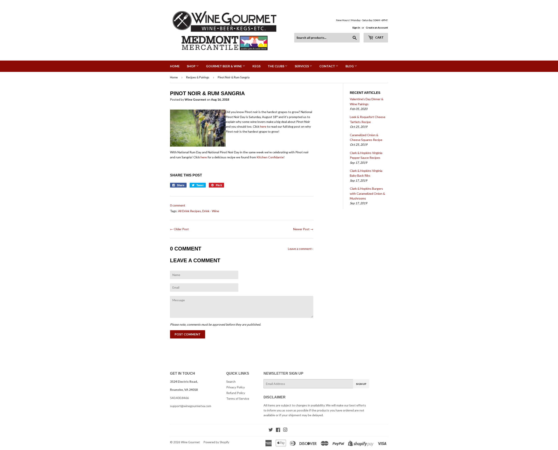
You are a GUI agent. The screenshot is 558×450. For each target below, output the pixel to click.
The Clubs (276, 66)
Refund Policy (235, 393)
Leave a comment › (300, 248)
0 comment (177, 205)
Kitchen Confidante (270, 157)
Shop (191, 66)
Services (302, 66)
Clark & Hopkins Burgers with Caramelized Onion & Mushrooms (367, 193)
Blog (349, 66)
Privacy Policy (235, 387)
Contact (327, 66)
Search (231, 381)
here (263, 126)
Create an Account (377, 27)
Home (175, 66)
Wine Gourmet (190, 442)
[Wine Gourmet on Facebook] (278, 430)
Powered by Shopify (216, 442)
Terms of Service (237, 398)
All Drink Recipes (189, 211)
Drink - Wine (210, 211)
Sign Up (361, 384)
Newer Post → (303, 229)
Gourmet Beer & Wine (224, 66)
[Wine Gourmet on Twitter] (271, 430)
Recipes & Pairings (197, 77)
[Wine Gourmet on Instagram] (285, 430)
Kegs (256, 66)
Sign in (356, 27)
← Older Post (179, 229)
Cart (379, 37)
